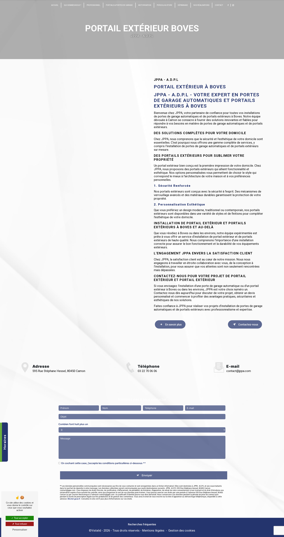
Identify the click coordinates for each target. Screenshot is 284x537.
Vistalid (96, 530)
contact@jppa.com (238, 371)
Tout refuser (20, 524)
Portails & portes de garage (119, 5)
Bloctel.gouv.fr (74, 499)
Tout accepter (20, 518)
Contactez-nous (248, 324)
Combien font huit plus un (73, 424)
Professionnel (93, 5)
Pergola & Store (164, 5)
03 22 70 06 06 (147, 371)
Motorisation (144, 5)
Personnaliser (19, 529)
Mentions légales (153, 530)
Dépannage (183, 5)
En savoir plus (173, 324)
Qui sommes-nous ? (72, 5)
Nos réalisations (201, 5)
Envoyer (147, 475)
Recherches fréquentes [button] (142, 524)
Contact (219, 5)
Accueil (54, 5)
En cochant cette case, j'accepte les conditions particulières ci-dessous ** (103, 463)
